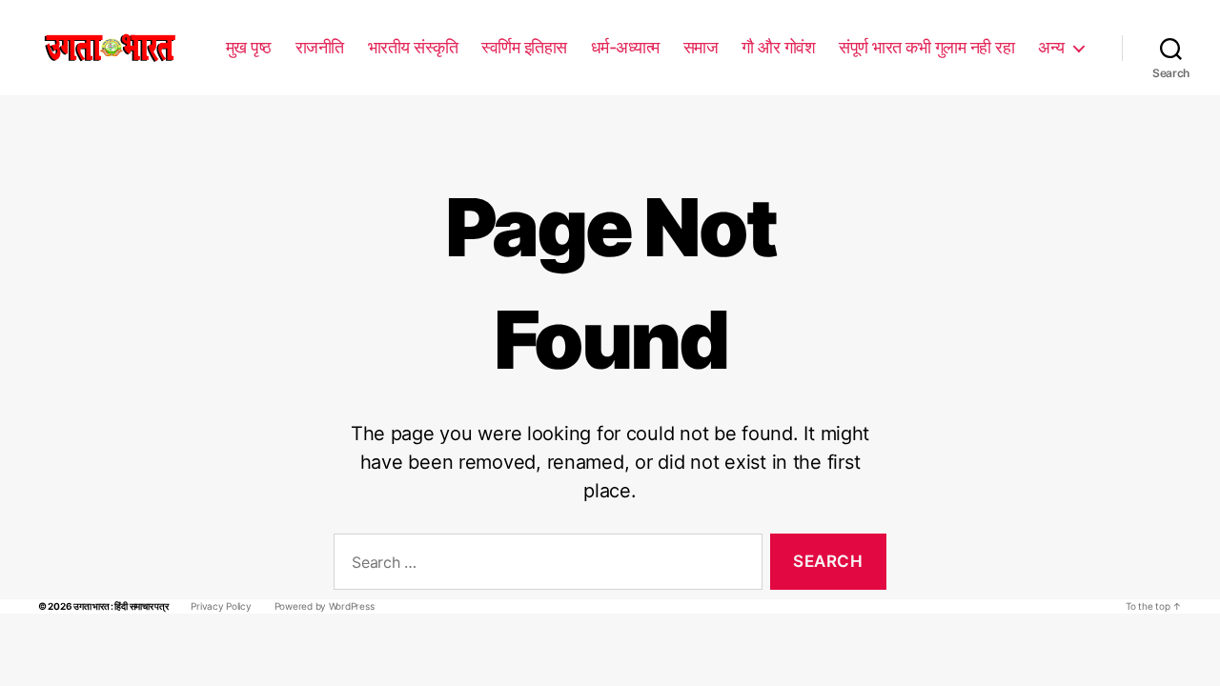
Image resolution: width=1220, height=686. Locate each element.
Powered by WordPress (324, 606)
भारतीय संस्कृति (413, 47)
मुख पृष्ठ (249, 47)
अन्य (1051, 47)
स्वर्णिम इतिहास (524, 47)
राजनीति (319, 47)
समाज (701, 47)
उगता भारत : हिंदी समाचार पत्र (120, 606)
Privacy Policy (221, 606)
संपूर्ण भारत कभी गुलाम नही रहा (926, 47)
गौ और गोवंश (778, 47)
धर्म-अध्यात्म (625, 47)
